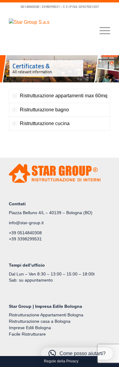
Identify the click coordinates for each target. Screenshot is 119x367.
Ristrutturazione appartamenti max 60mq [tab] (63, 95)
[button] (77, 353)
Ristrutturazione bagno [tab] (44, 109)
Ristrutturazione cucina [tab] (45, 123)
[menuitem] (59, 361)
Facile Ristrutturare (27, 334)
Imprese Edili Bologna (31, 327)
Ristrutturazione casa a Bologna (39, 321)
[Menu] (101, 31)
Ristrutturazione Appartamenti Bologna (46, 314)
